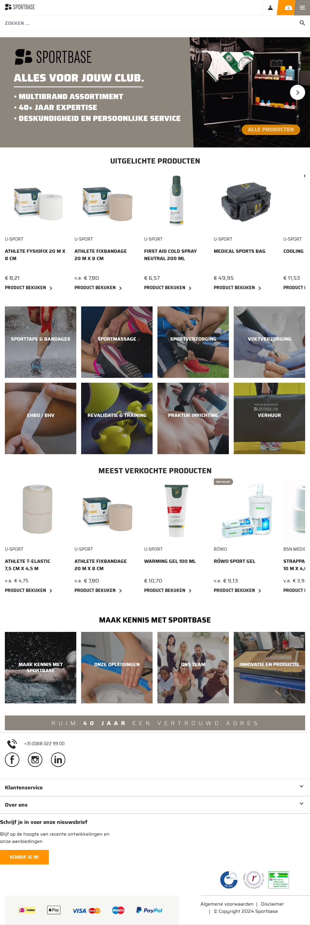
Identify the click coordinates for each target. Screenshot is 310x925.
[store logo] (20, 7)
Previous (12, 92)
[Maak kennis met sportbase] (40, 667)
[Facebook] (14, 761)
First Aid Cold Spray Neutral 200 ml (170, 255)
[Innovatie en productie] (269, 667)
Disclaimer (272, 904)
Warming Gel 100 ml (170, 561)
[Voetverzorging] (269, 342)
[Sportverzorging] (193, 342)
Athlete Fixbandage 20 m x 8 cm (100, 255)
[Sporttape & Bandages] (40, 342)
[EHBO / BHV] (40, 418)
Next (297, 92)
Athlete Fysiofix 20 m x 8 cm (35, 255)
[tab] (155, 787)
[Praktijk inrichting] (193, 418)
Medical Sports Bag (239, 251)
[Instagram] (37, 761)
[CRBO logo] (253, 879)
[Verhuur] (269, 418)
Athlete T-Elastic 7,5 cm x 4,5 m (27, 565)
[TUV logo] (228, 879)
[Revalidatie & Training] (117, 418)
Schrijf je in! (24, 857)
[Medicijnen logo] (278, 879)
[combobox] (155, 23)
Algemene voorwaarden (227, 904)
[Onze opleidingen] (117, 667)
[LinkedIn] (60, 761)
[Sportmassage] (117, 342)
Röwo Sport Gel (235, 561)
